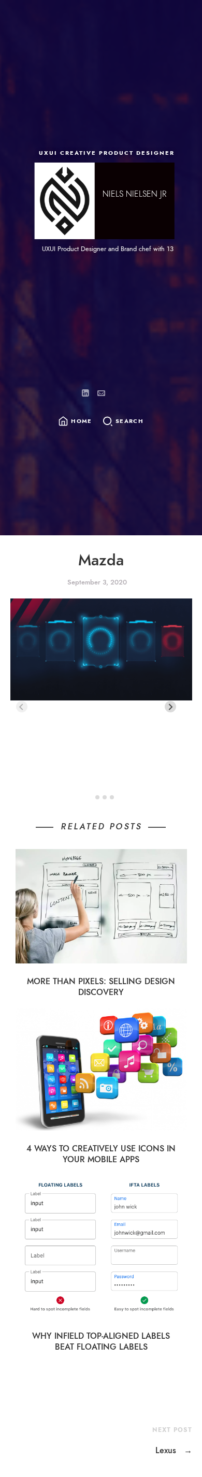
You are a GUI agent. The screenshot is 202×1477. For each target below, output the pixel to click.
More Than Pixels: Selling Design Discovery (101, 986)
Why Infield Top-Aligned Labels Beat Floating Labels (101, 1341)
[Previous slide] (21, 706)
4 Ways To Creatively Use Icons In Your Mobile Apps (101, 1154)
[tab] (90, 797)
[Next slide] (170, 706)
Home (81, 421)
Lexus (173, 1450)
